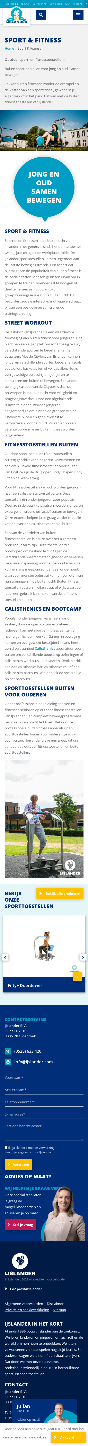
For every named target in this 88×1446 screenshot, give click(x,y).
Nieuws (25, 4)
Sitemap (59, 1309)
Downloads (56, 4)
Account (77, 4)
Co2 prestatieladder (26, 1289)
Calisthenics (45, 648)
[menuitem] (86, 4)
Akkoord (66, 1437)
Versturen (21, 1164)
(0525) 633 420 (27, 1051)
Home (9, 48)
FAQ (67, 4)
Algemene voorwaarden (24, 1303)
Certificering (39, 4)
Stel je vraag (23, 1224)
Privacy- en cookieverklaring (27, 1309)
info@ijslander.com (33, 1061)
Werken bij (12, 4)
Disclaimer (55, 1303)
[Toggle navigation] (78, 15)
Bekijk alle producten (62, 893)
